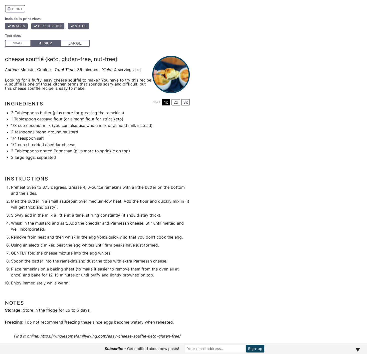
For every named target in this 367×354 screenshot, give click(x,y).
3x (185, 102)
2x (176, 102)
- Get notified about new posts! (142, 348)
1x (166, 102)
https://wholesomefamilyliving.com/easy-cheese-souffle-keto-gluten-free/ (110, 336)
